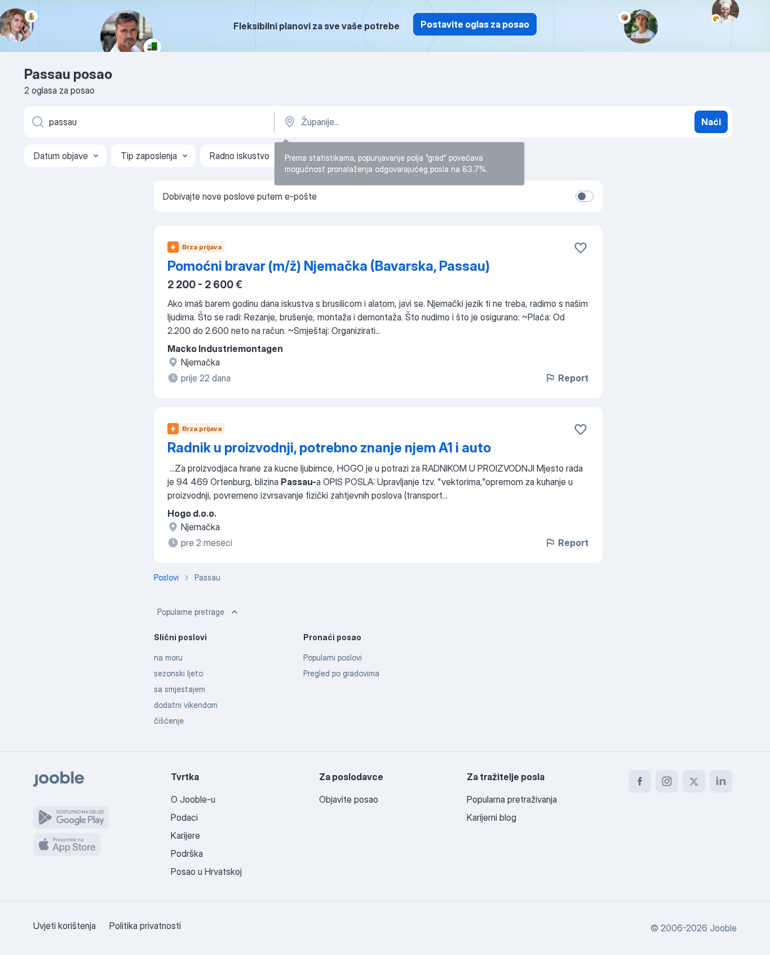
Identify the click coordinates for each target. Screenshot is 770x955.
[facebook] (640, 781)
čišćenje (169, 720)
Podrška (187, 853)
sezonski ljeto (178, 673)
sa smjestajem (179, 689)
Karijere (185, 835)
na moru (168, 657)
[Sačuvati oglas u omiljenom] (580, 247)
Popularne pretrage (190, 612)
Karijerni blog (491, 817)
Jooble (723, 928)
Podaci (184, 817)
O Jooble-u (193, 799)
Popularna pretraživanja (512, 799)
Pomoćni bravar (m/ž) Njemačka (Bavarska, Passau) (328, 266)
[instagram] (667, 781)
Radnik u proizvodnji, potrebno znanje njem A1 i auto (329, 447)
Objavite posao (348, 799)
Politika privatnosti (145, 925)
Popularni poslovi (332, 657)
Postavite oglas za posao (475, 24)
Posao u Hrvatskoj (206, 871)
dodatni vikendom (186, 705)
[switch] (585, 196)
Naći (711, 121)
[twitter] (694, 781)
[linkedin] (721, 781)
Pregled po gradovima (341, 673)
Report (573, 378)
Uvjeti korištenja (64, 925)
